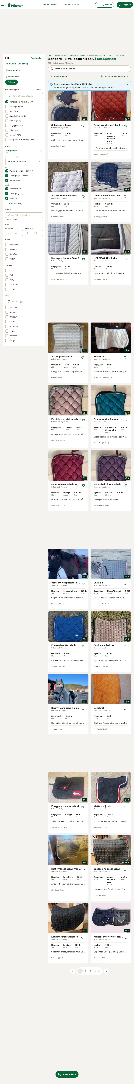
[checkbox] (6, 101)
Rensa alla (36, 58)
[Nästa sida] (106, 971)
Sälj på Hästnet (71, 5)
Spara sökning (60, 76)
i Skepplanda (105, 59)
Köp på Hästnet (50, 5)
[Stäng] (127, 84)
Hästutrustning (13, 70)
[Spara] (82, 126)
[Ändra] (40, 151)
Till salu (11, 82)
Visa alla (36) (15, 203)
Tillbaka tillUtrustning (17, 64)
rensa (38, 89)
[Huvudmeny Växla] (2, 4)
